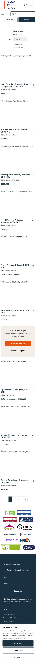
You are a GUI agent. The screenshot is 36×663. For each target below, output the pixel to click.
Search (27, 20)
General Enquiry (18, 350)
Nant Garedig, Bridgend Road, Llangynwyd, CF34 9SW (15, 85)
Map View (16, 44)
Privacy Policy (27, 601)
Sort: (11, 39)
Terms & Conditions (11, 601)
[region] (18, 643)
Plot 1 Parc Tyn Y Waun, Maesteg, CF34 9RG (12, 221)
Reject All (18, 658)
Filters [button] (7, 20)
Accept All (18, 643)
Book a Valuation (18, 343)
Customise (18, 650)
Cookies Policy (9, 621)
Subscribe (18, 591)
